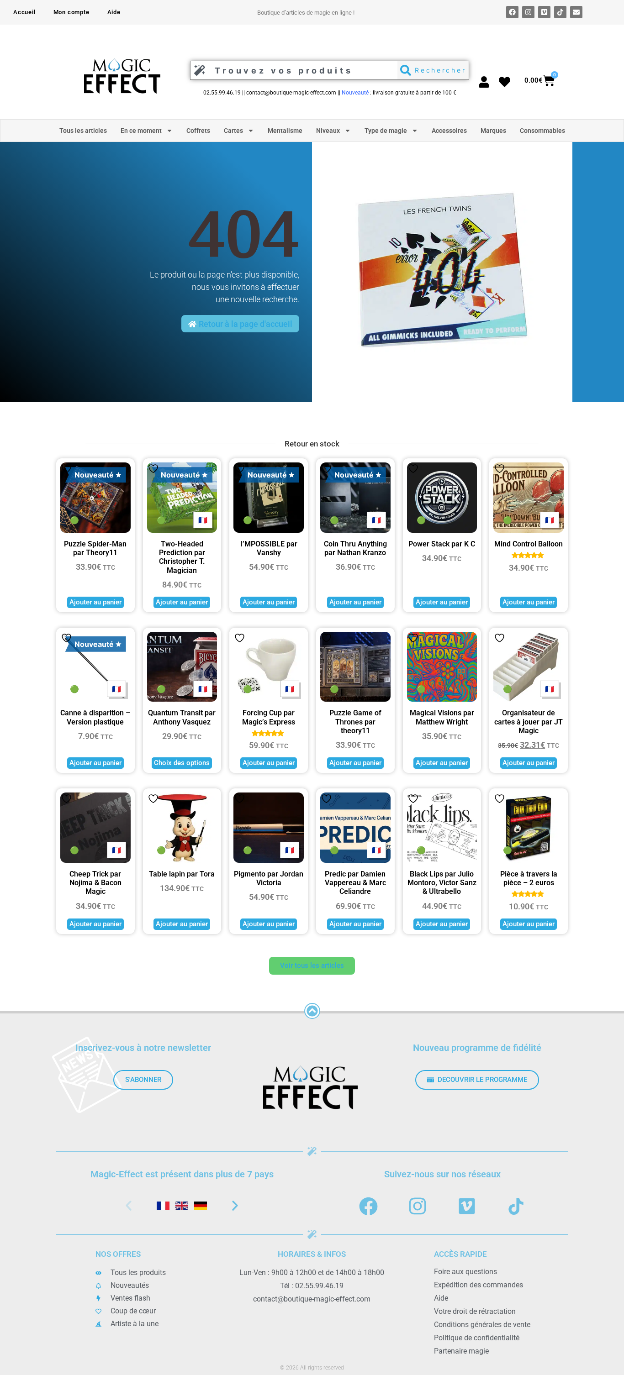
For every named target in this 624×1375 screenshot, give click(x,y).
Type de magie (386, 130)
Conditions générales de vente (482, 1324)
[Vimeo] (544, 12)
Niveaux (328, 130)
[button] (128, 1205)
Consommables (542, 130)
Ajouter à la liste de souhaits (66, 468)
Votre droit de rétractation (475, 1311)
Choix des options (182, 763)
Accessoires (449, 130)
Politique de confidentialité (476, 1337)
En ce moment (141, 130)
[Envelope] (576, 12)
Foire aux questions (465, 1271)
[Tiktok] (560, 12)
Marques (493, 130)
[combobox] (291, 70)
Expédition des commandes (478, 1285)
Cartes (233, 130)
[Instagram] (528, 12)
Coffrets (198, 130)
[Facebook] (512, 12)
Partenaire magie (461, 1351)
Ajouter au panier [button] (95, 602)
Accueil (24, 12)
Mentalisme (285, 130)
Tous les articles (83, 130)
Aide (114, 12)
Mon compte (71, 12)
